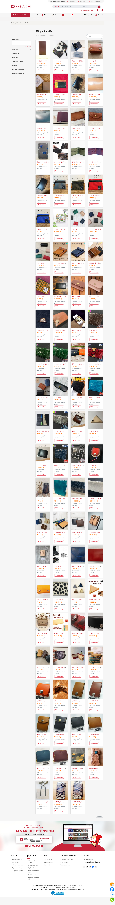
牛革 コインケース (59, 566)
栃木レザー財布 (93, 61)
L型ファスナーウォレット (79, 768)
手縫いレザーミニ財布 (43, 162)
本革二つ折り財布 (41, 94)
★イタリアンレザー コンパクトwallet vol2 (84, 431)
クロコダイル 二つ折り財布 (97, 330)
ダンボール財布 (58, 701)
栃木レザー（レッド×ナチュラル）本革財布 (101, 566)
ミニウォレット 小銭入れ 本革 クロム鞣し (100, 128)
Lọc (30, 46)
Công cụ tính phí (48, 862)
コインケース (57, 61)
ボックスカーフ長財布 (43, 431)
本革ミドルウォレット (60, 296)
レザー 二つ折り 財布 (95, 229)
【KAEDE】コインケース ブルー (45, 229)
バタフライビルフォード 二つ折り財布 (100, 532)
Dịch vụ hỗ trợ (15, 862)
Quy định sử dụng (17, 868)
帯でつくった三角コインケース (80, 600)
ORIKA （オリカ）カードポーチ (45, 296)
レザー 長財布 (40, 263)
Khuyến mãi (47, 865)
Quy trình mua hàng (33, 865)
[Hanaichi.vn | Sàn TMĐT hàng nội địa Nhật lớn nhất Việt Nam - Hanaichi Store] (21, 6)
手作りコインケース (94, 465)
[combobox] (21, 43)
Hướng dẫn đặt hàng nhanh (33, 871)
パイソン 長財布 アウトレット (98, 364)
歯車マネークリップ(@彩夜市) (80, 330)
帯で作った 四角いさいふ (44, 532)
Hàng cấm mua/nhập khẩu (33, 878)
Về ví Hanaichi (32, 875)
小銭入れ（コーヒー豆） (60, 94)
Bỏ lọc (27, 46)
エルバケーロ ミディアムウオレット (81, 633)
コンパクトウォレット (43, 566)
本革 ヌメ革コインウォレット (97, 296)
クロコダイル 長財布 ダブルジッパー (82, 498)
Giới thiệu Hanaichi (17, 859)
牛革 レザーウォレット (78, 364)
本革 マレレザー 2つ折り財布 (79, 667)
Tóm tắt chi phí (48, 859)
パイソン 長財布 (59, 431)
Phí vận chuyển (64, 862)
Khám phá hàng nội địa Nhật (33, 861)
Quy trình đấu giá (32, 868)
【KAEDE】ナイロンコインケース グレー (65, 195)
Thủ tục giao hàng (65, 865)
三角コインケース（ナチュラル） (98, 431)
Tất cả (55, 6)
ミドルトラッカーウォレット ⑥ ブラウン (83, 128)
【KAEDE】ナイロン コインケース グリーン (83, 195)
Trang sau (99, 816)
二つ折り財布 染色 (59, 498)
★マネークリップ (41, 465)
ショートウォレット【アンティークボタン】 (66, 330)
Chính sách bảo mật (17, 865)
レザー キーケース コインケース (80, 229)
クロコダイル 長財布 (43, 364)
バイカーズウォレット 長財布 (45, 498)
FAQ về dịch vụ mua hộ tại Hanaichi (17, 871)
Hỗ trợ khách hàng (89, 859)
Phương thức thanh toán (66, 859)
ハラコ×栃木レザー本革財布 (61, 600)
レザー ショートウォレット (44, 667)
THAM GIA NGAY (96, 19)
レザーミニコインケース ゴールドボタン (65, 397)
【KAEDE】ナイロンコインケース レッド (100, 195)
